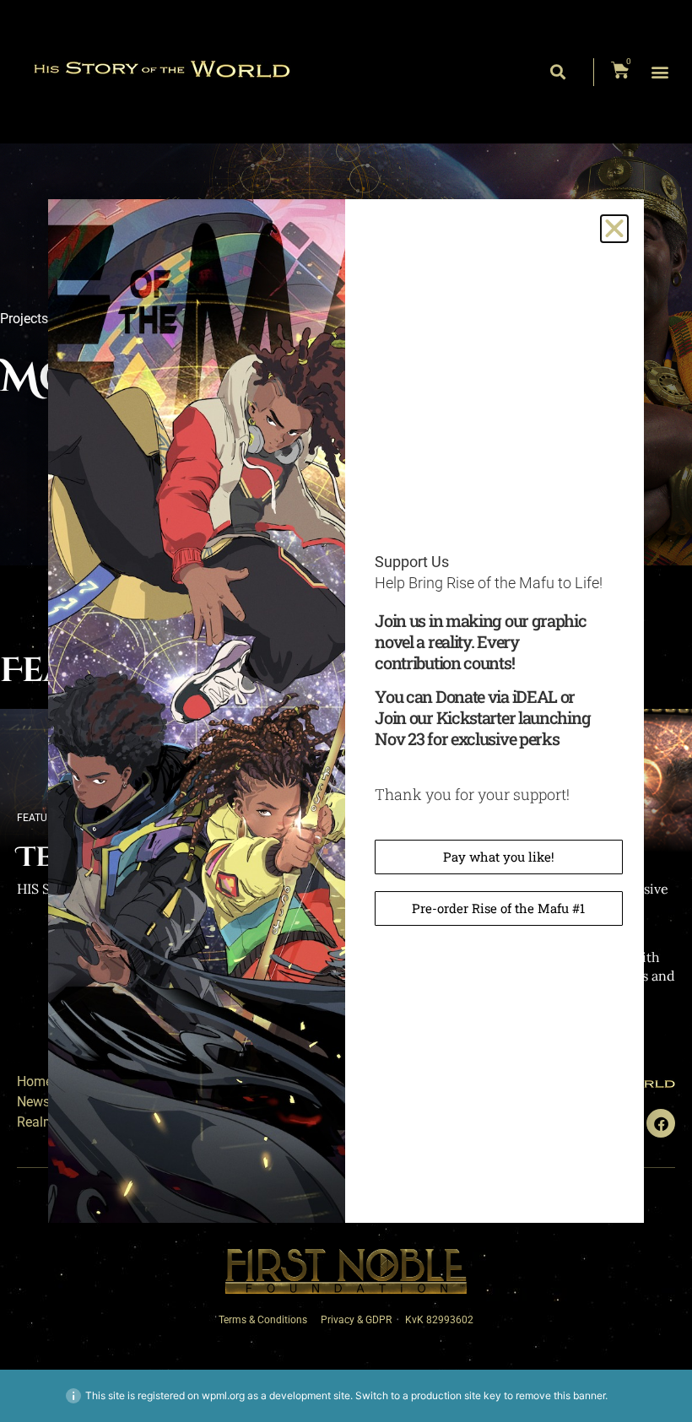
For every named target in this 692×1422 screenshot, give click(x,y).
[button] (614, 228)
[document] (346, 711)
